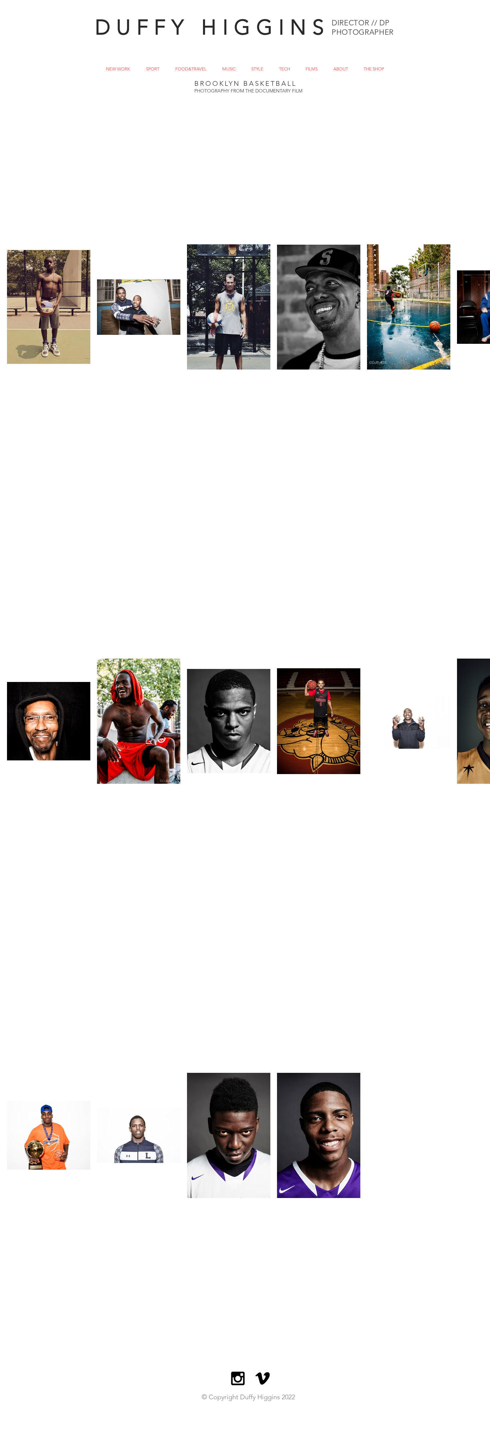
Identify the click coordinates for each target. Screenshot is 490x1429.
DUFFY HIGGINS (212, 27)
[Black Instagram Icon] (237, 1378)
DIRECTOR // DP (360, 22)
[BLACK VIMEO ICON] (262, 1378)
